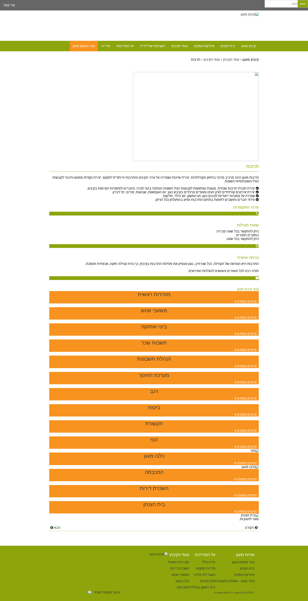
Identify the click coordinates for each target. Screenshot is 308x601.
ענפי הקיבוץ (179, 46)
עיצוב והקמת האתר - (106, 592)
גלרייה (105, 46)
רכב (154, 391)
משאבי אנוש (154, 310)
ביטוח (154, 407)
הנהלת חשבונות (154, 359)
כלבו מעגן (154, 456)
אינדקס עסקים (204, 46)
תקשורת (154, 423)
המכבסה (154, 472)
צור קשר (9, 5)
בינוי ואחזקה (154, 326)
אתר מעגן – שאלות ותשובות (235, 581)
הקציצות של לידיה (152, 46)
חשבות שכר (154, 343)
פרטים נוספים (246, 301)
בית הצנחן (228, 46)
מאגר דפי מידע (204, 574)
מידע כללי (208, 562)
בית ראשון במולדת (202, 587)
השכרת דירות (154, 488)
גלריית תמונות (205, 568)
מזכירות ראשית (154, 294)
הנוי (154, 439)
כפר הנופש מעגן (83, 46)
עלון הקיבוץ (207, 581)
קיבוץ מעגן (248, 46)
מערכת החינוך (154, 375)
